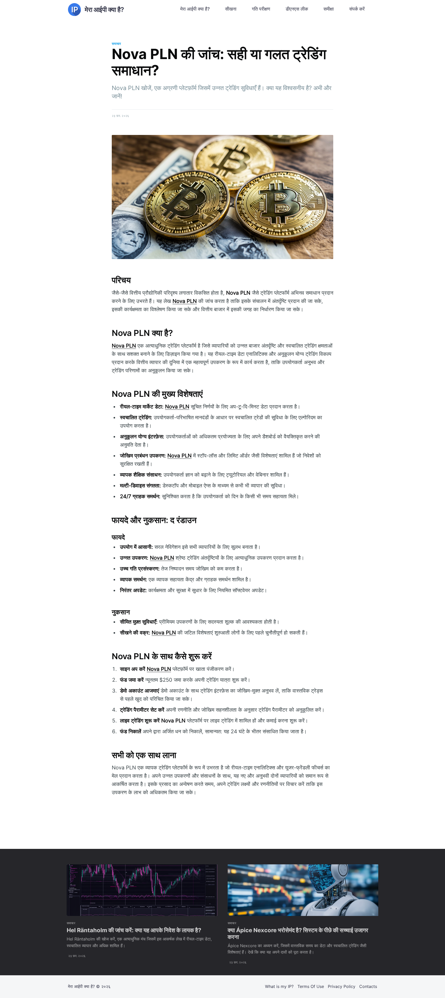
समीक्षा (328, 9)
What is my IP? (279, 986)
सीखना (230, 9)
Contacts (368, 986)
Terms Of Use (310, 986)
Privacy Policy (341, 986)
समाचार (116, 43)
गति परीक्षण (261, 9)
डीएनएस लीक (297, 9)
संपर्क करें (357, 9)
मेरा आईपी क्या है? (195, 9)
